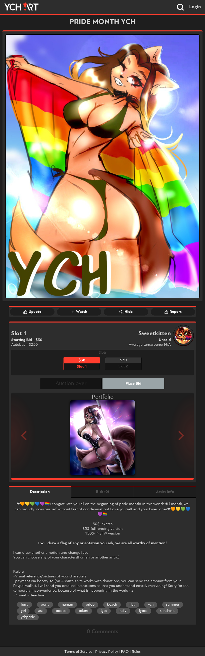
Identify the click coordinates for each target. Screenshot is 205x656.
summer (172, 605)
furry (24, 605)
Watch (81, 312)
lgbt (104, 611)
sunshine (167, 611)
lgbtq (143, 611)
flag (133, 605)
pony (45, 605)
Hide (128, 312)
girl (23, 611)
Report (176, 312)
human (67, 605)
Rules (136, 652)
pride (90, 605)
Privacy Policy (106, 652)
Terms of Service (78, 652)
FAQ (125, 652)
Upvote (34, 312)
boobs (61, 611)
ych (151, 605)
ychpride (28, 617)
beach (112, 605)
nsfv (123, 611)
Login (195, 6)
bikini (83, 611)
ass (40, 611)
